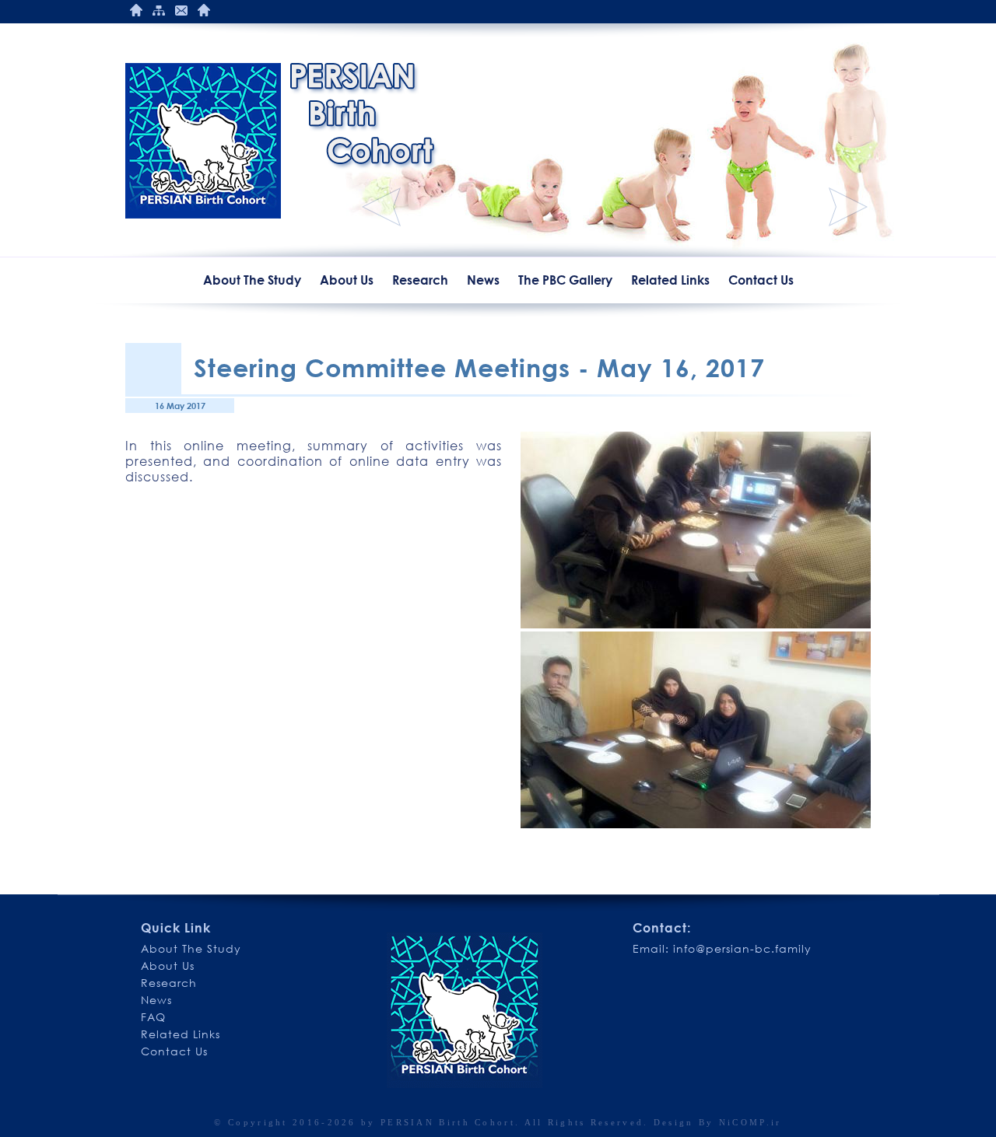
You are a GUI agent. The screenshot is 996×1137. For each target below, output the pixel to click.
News (483, 280)
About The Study (252, 280)
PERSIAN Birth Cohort (448, 1122)
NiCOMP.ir (750, 1122)
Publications (204, 10)
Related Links (670, 280)
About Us (347, 280)
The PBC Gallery (565, 280)
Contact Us (181, 10)
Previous (381, 206)
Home (136, 10)
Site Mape (159, 10)
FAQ (153, 1016)
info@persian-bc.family (742, 948)
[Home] (203, 141)
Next (848, 206)
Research (420, 280)
